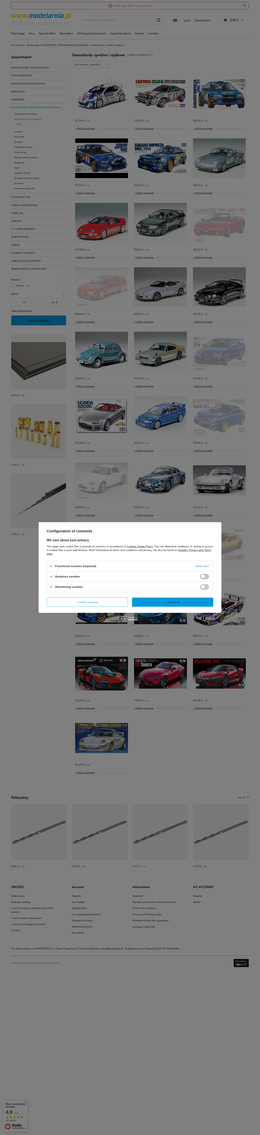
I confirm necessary (87, 602)
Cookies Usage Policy (140, 546)
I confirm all (172, 602)
